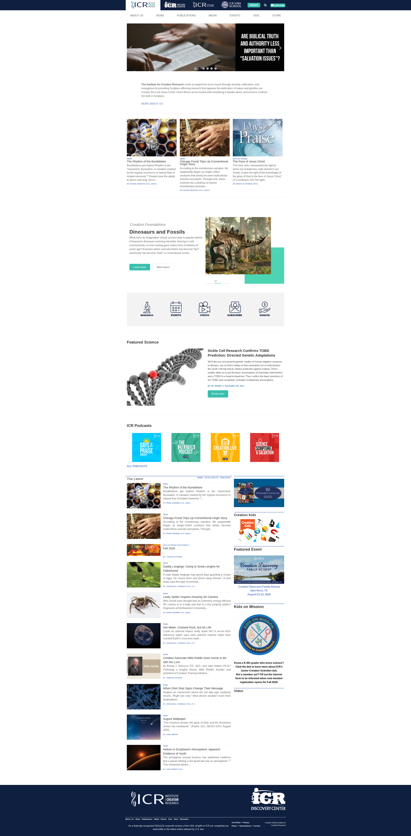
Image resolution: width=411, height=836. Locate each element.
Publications (186, 15)
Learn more (139, 267)
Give (256, 15)
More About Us (152, 103)
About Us (136, 15)
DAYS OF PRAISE (240, 159)
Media (213, 15)
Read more (218, 393)
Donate (254, 5)
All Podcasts (137, 466)
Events (235, 15)
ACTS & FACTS (212, 478)
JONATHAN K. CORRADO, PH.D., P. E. (180, 586)
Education (184, 819)
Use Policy (236, 822)
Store (276, 15)
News (160, 15)
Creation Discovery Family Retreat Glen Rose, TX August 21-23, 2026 (259, 590)
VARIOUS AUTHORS (174, 557)
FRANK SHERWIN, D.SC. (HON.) (178, 503)
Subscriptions (245, 826)
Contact (257, 826)
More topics (163, 267)
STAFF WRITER (172, 734)
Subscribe (279, 5)
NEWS (129, 159)
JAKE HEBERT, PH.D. (174, 769)
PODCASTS (225, 478)
